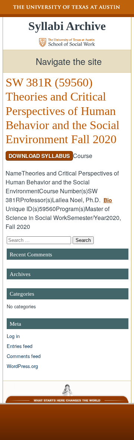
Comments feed (24, 355)
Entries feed (19, 345)
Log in (13, 335)
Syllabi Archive (67, 26)
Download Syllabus (39, 156)
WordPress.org (22, 366)
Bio (107, 200)
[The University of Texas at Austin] (67, 7)
